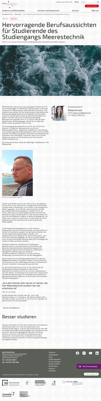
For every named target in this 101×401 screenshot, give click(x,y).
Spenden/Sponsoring (54, 359)
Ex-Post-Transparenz (55, 361)
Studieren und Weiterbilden (13, 10)
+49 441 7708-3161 (78, 115)
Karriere (75, 10)
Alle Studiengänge (90, 366)
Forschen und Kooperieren (48, 10)
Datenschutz (52, 370)
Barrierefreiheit (53, 366)
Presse (51, 357)
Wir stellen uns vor (7, 14)
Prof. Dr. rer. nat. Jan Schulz (24, 107)
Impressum (52, 368)
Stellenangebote (53, 354)
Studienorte (52, 352)
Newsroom (18, 14)
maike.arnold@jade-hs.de (82, 113)
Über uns (95, 10)
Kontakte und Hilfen (54, 363)
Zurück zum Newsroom (11, 308)
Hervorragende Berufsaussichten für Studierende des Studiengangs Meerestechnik (47, 14)
